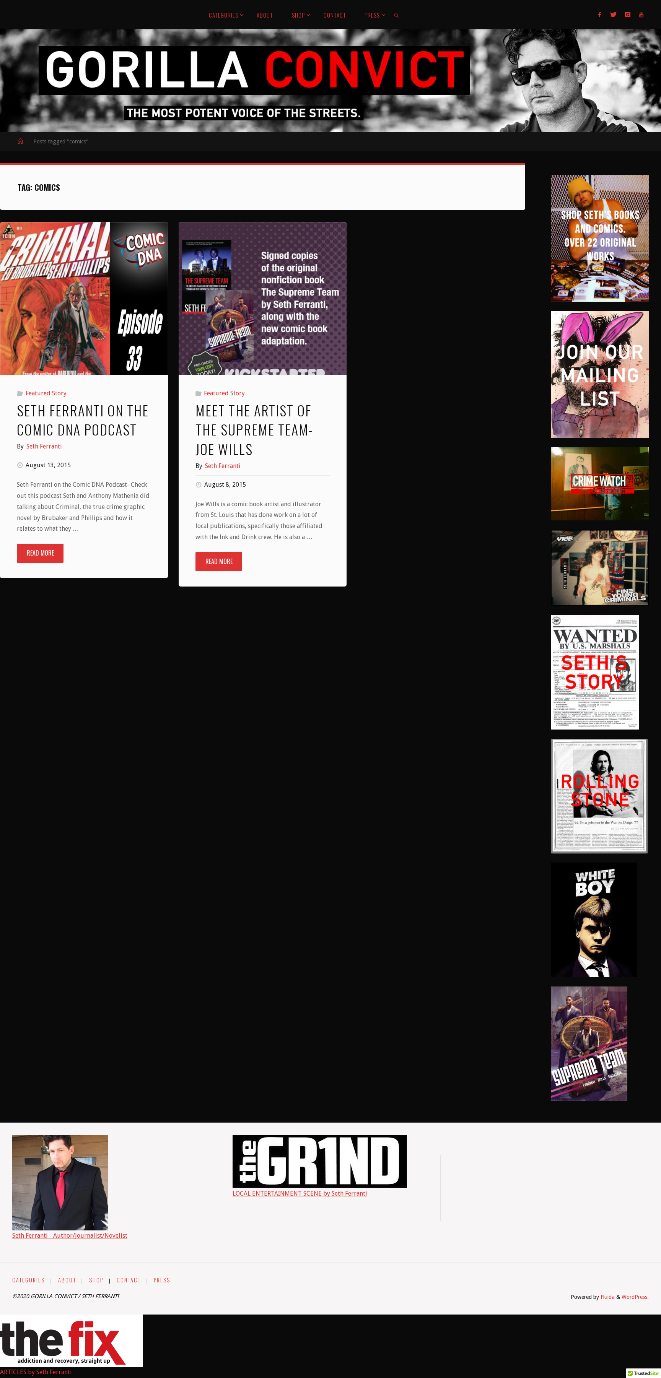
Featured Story (46, 393)
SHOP (96, 1280)
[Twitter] (613, 14)
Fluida (607, 1297)
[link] (397, 14)
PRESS (162, 1280)
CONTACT (129, 1280)
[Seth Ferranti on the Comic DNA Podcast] (84, 306)
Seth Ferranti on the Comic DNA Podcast (83, 419)
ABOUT (67, 1280)
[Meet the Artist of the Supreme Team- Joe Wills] (263, 306)
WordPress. (635, 1297)
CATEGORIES (28, 1280)
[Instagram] (628, 14)
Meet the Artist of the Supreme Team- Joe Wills (254, 429)
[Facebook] (600, 14)
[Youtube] (641, 14)
